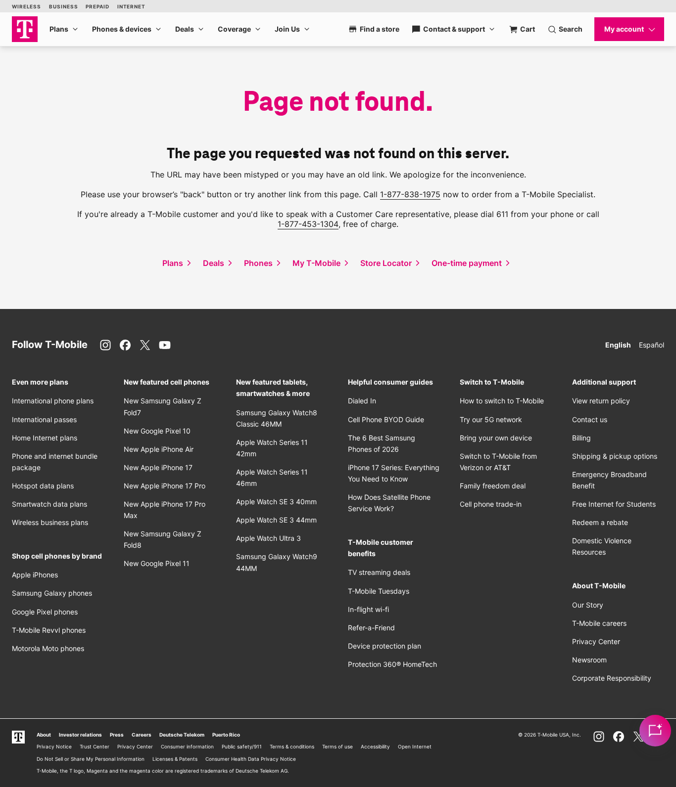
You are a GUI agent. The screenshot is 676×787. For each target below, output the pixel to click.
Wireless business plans (50, 522)
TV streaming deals (379, 572)
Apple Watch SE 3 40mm (276, 501)
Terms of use (337, 746)
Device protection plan (384, 646)
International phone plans (53, 400)
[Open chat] (655, 730)
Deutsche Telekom (181, 735)
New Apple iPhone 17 (158, 467)
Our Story (587, 605)
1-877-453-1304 (308, 224)
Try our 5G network (491, 419)
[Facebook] (125, 345)
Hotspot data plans (43, 485)
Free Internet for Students (614, 504)
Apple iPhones (35, 574)
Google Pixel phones (45, 612)
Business (63, 6)
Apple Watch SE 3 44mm (276, 520)
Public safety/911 (242, 746)
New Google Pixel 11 (157, 563)
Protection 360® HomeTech (392, 664)
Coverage (234, 29)
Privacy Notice (54, 746)
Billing (581, 438)
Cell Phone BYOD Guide (386, 419)
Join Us (287, 29)
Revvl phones (49, 630)
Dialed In (362, 400)
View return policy (601, 400)
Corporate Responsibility (611, 678)
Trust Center (94, 746)
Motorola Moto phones (48, 648)
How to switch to (502, 400)
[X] (145, 345)
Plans (58, 29)
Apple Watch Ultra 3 (268, 538)
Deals (184, 29)
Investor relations (80, 735)
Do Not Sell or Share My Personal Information (91, 759)
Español (651, 345)
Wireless (26, 6)
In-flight (368, 609)
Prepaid (97, 6)
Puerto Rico (226, 735)
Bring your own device (496, 438)
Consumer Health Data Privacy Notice (250, 759)
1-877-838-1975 (410, 194)
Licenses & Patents (174, 759)
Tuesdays (378, 591)
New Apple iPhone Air (158, 449)
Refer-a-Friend (371, 627)
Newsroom (589, 660)
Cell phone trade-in (491, 504)
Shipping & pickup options (614, 456)
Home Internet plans (44, 438)
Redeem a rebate (600, 522)
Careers (141, 735)
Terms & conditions (292, 746)
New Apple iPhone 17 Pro (164, 485)
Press (117, 735)
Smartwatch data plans (49, 504)
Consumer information (187, 746)
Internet (131, 6)
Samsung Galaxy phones (52, 593)
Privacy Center (596, 641)
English (618, 345)
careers (599, 623)
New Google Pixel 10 (157, 431)
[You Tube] (165, 345)
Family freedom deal (493, 485)
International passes (44, 419)
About (44, 735)
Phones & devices (121, 29)
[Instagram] (105, 345)
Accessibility (375, 746)
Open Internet (415, 746)
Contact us (589, 419)
